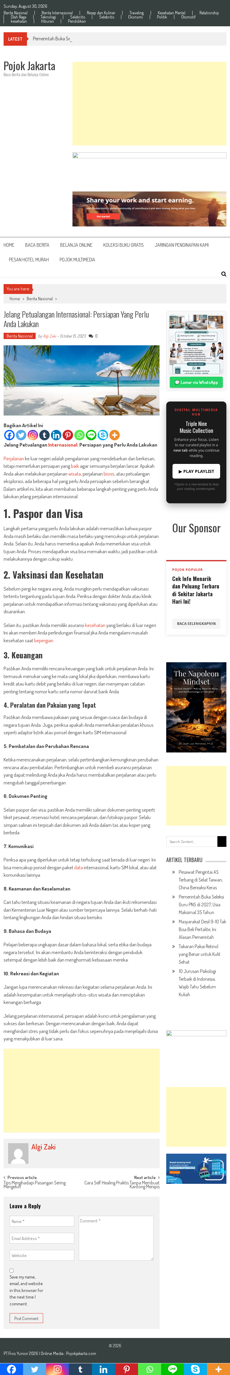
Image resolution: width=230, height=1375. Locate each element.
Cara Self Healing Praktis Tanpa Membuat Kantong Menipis (122, 1185)
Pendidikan (77, 21)
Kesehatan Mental (171, 13)
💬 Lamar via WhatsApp (196, 382)
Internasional (62, 445)
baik (75, 466)
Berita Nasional (16, 13)
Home (9, 245)
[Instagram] (33, 435)
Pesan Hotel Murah (29, 260)
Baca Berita (37, 245)
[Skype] (103, 435)
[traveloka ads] (196, 1169)
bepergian (43, 640)
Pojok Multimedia (77, 260)
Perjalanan (14, 458)
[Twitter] (21, 435)
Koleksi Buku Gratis (123, 245)
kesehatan (19, 21)
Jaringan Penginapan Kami (182, 245)
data (78, 867)
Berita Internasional (57, 13)
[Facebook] (9, 435)
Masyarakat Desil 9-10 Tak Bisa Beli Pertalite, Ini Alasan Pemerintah (202, 929)
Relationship (209, 13)
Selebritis (77, 17)
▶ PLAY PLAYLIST (196, 471)
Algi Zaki (49, 335)
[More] (114, 435)
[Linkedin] (56, 435)
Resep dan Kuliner (101, 13)
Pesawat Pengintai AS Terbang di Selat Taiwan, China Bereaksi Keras (201, 879)
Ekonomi (135, 17)
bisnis (109, 473)
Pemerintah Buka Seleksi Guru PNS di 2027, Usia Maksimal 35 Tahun (95, 39)
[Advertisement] (149, 103)
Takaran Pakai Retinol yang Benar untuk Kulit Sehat (199, 954)
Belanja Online (76, 245)
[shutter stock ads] (149, 208)
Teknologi (48, 17)
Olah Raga (18, 17)
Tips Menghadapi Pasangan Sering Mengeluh (35, 1185)
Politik (162, 17)
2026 (34, 1353)
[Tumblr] (44, 435)
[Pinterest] (68, 435)
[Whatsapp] (79, 435)
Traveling (136, 13)
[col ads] (196, 707)
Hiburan (47, 21)
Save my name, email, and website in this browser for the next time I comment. (26, 1290)
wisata (74, 473)
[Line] (91, 435)
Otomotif (188, 17)
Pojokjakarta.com (81, 1353)
